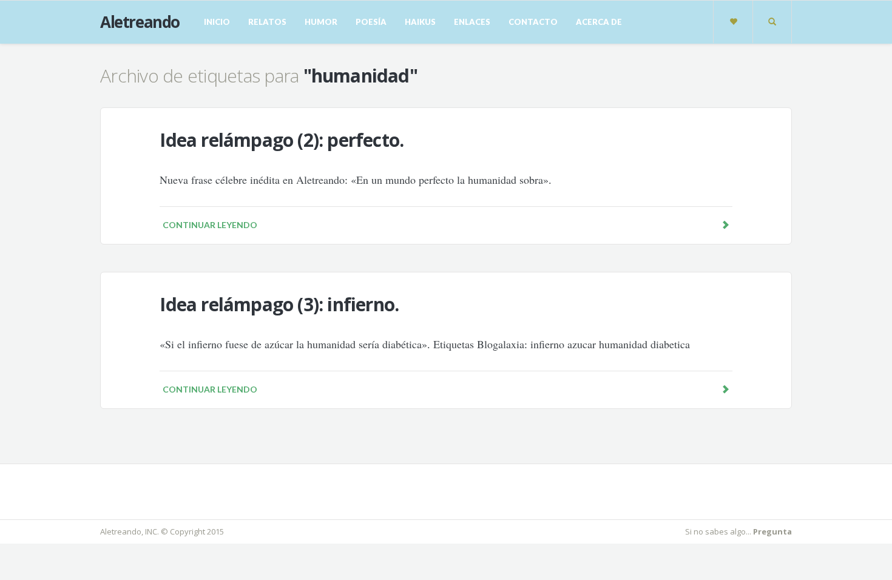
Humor (321, 22)
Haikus (420, 22)
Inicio (217, 22)
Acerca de (599, 22)
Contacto (533, 22)
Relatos (267, 22)
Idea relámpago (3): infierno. (279, 304)
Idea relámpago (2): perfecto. (282, 139)
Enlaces (472, 22)
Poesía (371, 22)
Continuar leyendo (210, 225)
